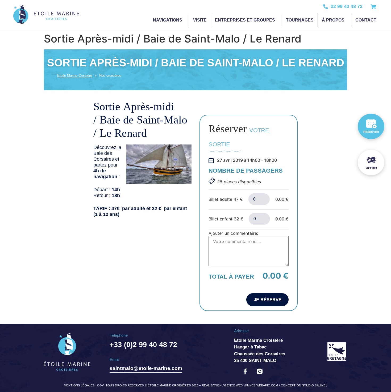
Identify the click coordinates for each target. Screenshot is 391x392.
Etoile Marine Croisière (74, 76)
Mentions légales (79, 385)
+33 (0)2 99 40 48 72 (143, 345)
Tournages (300, 20)
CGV (100, 385)
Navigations (167, 20)
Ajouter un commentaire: (233, 233)
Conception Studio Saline (303, 385)
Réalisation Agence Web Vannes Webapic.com (240, 385)
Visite (200, 20)
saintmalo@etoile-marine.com (146, 368)
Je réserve (267, 299)
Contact (365, 20)
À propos (333, 20)
